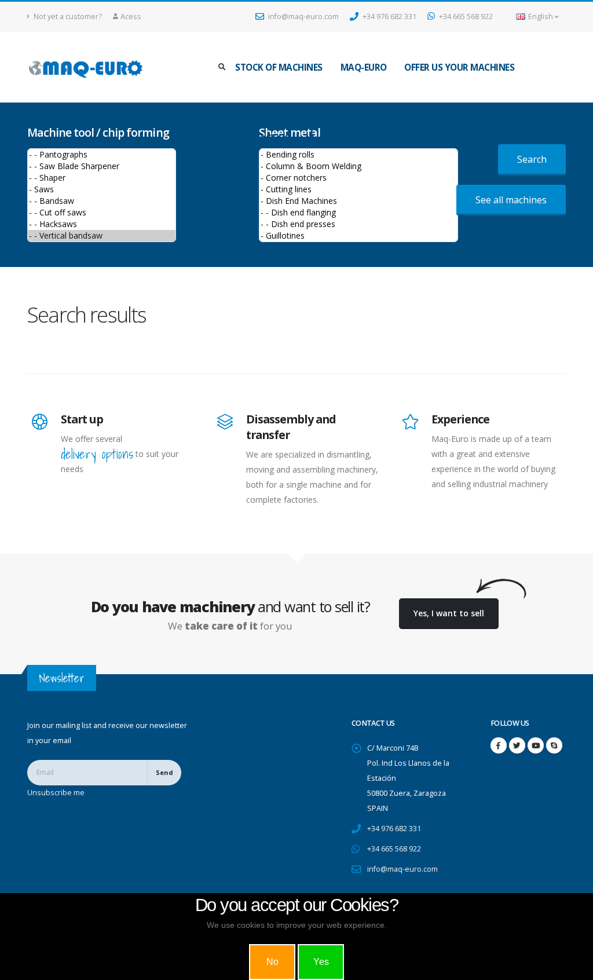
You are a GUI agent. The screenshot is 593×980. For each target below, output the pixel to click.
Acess (130, 16)
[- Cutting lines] (358, 189)
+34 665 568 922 (465, 16)
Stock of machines (279, 67)
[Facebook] (498, 745)
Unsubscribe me (56, 793)
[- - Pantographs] (101, 154)
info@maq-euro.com (302, 16)
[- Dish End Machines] (358, 201)
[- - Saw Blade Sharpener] (101, 166)
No (272, 962)
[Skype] (554, 745)
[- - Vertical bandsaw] (101, 236)
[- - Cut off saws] (101, 212)
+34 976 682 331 (388, 16)
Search (532, 159)
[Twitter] (517, 745)
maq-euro (364, 67)
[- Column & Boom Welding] (358, 166)
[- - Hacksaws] (101, 224)
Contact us (262, 138)
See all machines (511, 199)
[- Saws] (101, 189)
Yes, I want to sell (448, 613)
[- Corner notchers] (358, 178)
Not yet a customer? (67, 16)
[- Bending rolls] (358, 154)
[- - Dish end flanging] (358, 212)
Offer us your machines (459, 67)
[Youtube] (536, 745)
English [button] (540, 16)
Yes (321, 962)
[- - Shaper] (101, 178)
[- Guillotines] (358, 236)
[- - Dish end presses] (358, 224)
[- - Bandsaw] (101, 201)
